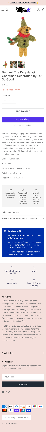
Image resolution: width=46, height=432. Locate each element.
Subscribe (23, 384)
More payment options (23, 125)
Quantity (6, 95)
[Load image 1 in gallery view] (23, 37)
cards (15, 242)
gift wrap (25, 242)
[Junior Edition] (23, 10)
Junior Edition (12, 423)
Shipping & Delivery (10, 212)
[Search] (8, 9)
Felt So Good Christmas (12, 90)
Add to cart (23, 111)
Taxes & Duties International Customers (19, 218)
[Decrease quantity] (4, 100)
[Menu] (2, 9)
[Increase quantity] (14, 100)
